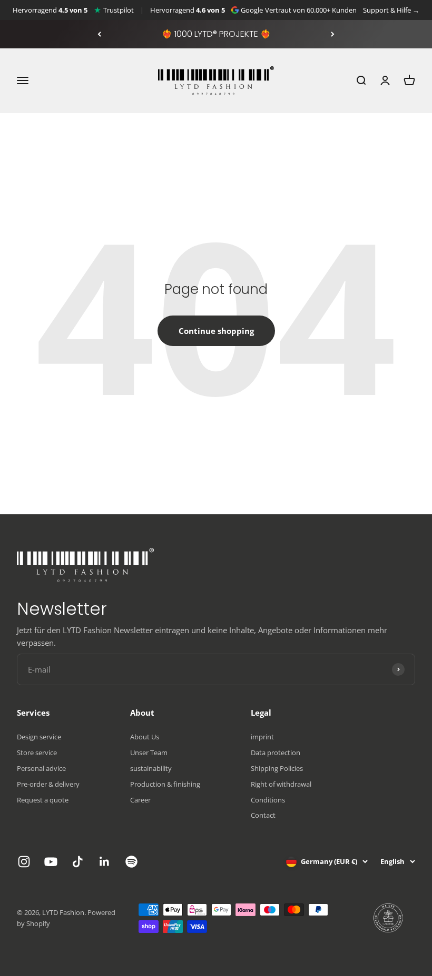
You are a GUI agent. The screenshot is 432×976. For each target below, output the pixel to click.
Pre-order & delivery (48, 784)
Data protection (275, 752)
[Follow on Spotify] (131, 862)
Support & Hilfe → (391, 10)
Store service (37, 752)
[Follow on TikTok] (78, 862)
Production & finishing (165, 784)
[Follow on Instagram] (24, 862)
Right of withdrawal (281, 784)
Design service (39, 736)
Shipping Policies (277, 768)
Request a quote (42, 800)
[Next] (333, 34)
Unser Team (149, 752)
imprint (262, 736)
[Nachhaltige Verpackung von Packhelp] (388, 918)
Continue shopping (216, 331)
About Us (144, 736)
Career (140, 800)
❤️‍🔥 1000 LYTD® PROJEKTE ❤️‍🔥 (216, 34)
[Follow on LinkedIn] (104, 862)
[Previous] (99, 34)
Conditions (268, 800)
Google (252, 10)
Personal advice (41, 768)
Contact (263, 815)
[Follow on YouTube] (51, 862)
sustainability (151, 768)
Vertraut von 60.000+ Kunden (311, 10)
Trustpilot (118, 10)
